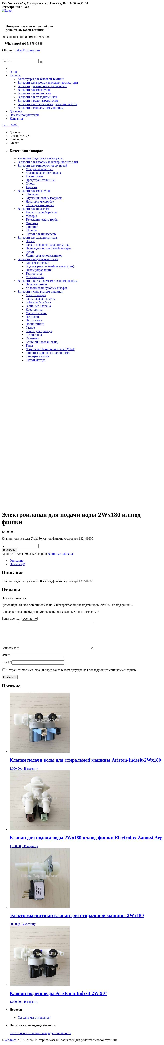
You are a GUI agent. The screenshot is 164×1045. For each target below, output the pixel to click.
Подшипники (35, 324)
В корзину (9, 549)
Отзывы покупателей (24, 115)
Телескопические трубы (42, 219)
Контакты (16, 118)
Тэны (29, 345)
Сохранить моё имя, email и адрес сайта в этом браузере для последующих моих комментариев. (71, 670)
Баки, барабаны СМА (40, 298)
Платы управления (38, 270)
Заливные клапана (38, 306)
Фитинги (32, 226)
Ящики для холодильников (44, 255)
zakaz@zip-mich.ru (27, 50)
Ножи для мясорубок (40, 201)
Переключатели (36, 284)
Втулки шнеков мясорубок (44, 198)
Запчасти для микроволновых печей (42, 86)
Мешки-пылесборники (41, 212)
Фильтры (32, 223)
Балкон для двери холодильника (47, 244)
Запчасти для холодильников (37, 97)
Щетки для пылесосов (41, 234)
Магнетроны (34, 176)
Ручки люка (34, 334)
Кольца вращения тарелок (43, 172)
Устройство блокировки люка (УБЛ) (50, 349)
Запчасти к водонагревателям (38, 100)
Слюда (30, 183)
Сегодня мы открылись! (34, 1017)
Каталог (15, 75)
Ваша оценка (12, 618)
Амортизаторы (36, 295)
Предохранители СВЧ (41, 180)
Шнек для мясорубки (40, 205)
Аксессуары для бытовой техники (41, 79)
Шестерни (33, 194)
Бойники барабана (38, 302)
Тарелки (31, 187)
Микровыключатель (39, 169)
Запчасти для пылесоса (33, 208)
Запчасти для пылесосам (34, 93)
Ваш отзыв (10, 648)
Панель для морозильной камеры (48, 248)
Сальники (32, 338)
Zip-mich (11, 1040)
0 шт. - (10, 125)
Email (6, 662)
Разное (30, 327)
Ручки (30, 252)
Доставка (16, 111)
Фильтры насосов (38, 356)
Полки (30, 241)
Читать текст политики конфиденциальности (40, 1033)
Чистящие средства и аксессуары (40, 158)
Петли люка (34, 320)
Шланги (31, 230)
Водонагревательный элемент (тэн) (50, 266)
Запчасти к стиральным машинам (40, 107)
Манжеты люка (36, 313)
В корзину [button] (31, 768)
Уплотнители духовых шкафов (47, 288)
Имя (6, 655)
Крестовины (34, 309)
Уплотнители (35, 277)
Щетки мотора (35, 360)
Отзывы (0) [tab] (17, 564)
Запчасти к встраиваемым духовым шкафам (47, 104)
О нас (13, 71)
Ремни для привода (39, 331)
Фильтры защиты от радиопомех (48, 352)
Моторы (31, 216)
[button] (41, 62)
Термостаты (34, 273)
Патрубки (32, 316)
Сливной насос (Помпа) (42, 342)
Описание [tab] (16, 560)
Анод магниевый (37, 262)
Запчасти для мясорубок (34, 89)
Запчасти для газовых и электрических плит (48, 82)
